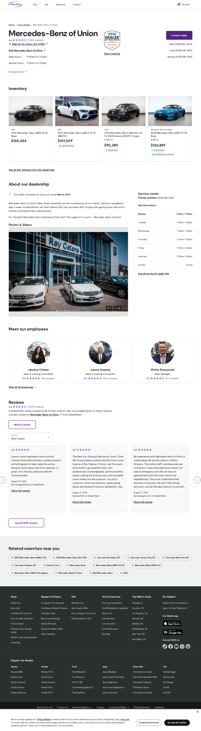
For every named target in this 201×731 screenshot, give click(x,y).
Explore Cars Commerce (174, 603)
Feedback (159, 707)
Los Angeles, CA (140, 613)
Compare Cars (48, 613)
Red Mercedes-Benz (102, 573)
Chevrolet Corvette (142, 671)
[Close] (197, 711)
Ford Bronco (78, 677)
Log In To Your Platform (174, 608)
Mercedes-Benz (77, 565)
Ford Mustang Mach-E (82, 687)
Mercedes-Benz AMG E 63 (147, 565)
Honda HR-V (47, 692)
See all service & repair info (153, 273)
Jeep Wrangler (109, 671)
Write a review (22, 424)
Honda (44, 666)
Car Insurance (109, 623)
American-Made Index (52, 628)
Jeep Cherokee (110, 692)
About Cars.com (45, 707)
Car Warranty (108, 618)
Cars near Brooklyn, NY (108, 557)
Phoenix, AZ (138, 618)
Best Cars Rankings (50, 618)
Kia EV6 (167, 692)
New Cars (15, 608)
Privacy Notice (44, 719)
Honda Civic (47, 677)
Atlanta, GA (137, 623)
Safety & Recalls (48, 623)
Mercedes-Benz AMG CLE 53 (110, 565)
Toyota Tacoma (18, 682)
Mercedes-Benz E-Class (70, 573)
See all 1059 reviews (26, 522)
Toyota (14, 666)
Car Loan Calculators (112, 603)
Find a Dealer (23, 24)
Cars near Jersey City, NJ (142, 557)
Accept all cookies (177, 722)
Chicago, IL (137, 603)
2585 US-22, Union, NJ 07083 (28, 44)
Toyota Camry (17, 687)
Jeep (104, 666)
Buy (35, 4)
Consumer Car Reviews (52, 603)
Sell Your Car (77, 603)
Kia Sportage (169, 671)
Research (60, 4)
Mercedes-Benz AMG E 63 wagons (31, 573)
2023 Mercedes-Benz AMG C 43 (30, 557)
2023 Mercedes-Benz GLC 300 (71, 557)
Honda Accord (48, 682)
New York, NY (138, 634)
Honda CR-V (47, 671)
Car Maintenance (110, 628)
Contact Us (62, 707)
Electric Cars (53, 565)
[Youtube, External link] (176, 646)
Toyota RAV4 (17, 671)
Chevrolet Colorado (142, 692)
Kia (165, 666)
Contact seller (179, 35)
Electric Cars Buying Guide (24, 637)
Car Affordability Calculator (115, 608)
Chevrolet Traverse (142, 682)
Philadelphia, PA (139, 628)
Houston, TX (138, 608)
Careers (100, 707)
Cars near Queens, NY (25, 565)
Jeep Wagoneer (110, 682)
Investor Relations (81, 707)
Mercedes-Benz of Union (44, 414)
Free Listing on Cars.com (83, 613)
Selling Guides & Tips (81, 618)
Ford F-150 (77, 682)
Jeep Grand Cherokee (113, 677)
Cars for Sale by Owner (22, 618)
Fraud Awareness (141, 707)
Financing (15, 642)
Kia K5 (166, 687)
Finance (77, 4)
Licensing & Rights (117, 707)
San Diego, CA (139, 639)
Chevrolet (138, 666)
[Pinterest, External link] (188, 646)
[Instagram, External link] (182, 646)
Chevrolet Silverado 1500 (145, 677)
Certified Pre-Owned (21, 613)
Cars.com (124, 719)
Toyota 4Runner (18, 692)
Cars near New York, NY (177, 557)
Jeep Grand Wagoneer (113, 687)
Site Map (106, 634)
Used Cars (16, 603)
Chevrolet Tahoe (141, 687)
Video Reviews (48, 634)
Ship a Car (107, 613)
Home (12, 24)
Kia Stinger (168, 682)
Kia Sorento (169, 677)
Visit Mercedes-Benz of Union (26, 50)
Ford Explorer (78, 692)
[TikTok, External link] (165, 646)
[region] (100, 720)
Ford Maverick (79, 671)
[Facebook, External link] (170, 646)
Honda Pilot (46, 687)
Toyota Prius (16, 677)
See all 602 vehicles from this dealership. (32, 169)
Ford (74, 666)
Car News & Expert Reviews (54, 608)
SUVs (125, 573)
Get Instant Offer (79, 608)
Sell (46, 4)
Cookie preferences (149, 722)
